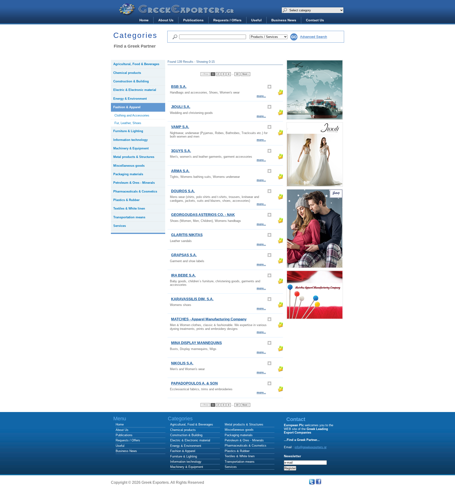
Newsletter (292, 456)
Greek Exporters (177, 12)
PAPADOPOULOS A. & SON (194, 383)
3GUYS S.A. (181, 150)
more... (261, 96)
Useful (256, 20)
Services (231, 467)
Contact (295, 419)
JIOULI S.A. (180, 106)
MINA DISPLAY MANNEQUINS (196, 343)
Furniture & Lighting (183, 456)
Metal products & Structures (244, 424)
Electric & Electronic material (190, 440)
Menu (119, 418)
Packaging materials (239, 435)
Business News (283, 20)
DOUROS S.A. (183, 191)
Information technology (185, 461)
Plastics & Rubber (237, 451)
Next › (245, 74)
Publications (193, 20)
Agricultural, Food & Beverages (191, 424)
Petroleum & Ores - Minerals (244, 440)
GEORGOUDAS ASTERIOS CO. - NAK (203, 214)
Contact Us (315, 20)
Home (144, 20)
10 (237, 74)
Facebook (318, 481)
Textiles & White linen (240, 456)
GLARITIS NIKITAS (187, 235)
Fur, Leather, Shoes (127, 123)
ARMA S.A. (180, 171)
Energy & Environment (185, 446)
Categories (248, 418)
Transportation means (240, 461)
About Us (165, 20)
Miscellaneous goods (239, 429)
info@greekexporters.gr (311, 447)
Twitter (312, 481)
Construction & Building (186, 435)
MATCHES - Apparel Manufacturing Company (208, 319)
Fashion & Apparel (182, 451)
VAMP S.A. (180, 127)
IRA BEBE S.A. (183, 275)
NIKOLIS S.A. (182, 363)
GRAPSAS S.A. (184, 255)
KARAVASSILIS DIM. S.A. (192, 299)
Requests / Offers (227, 20)
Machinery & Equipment (186, 467)
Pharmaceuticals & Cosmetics (245, 445)
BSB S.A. (179, 86)
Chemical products (183, 430)
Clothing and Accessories (131, 115)
